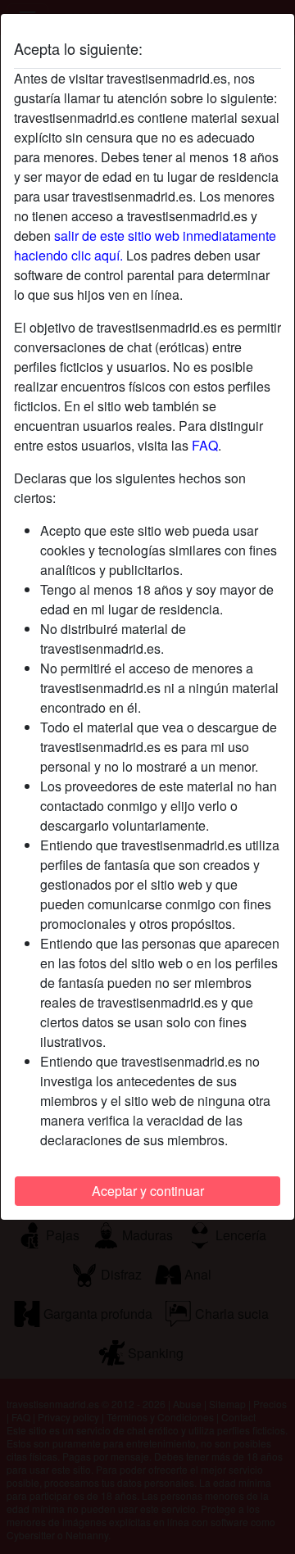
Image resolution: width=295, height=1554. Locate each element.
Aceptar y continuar (148, 1190)
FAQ (205, 445)
